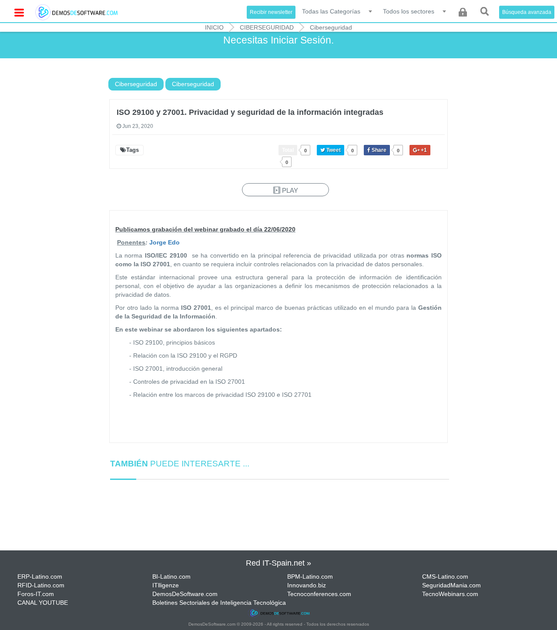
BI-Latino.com (171, 576)
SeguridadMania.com (451, 585)
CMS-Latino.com (445, 576)
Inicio (214, 27)
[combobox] (337, 11)
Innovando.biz (306, 585)
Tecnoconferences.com (319, 593)
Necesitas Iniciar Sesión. (278, 40)
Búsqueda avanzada (526, 12)
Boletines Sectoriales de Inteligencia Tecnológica (219, 602)
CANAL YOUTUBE (42, 602)
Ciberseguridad (267, 27)
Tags (132, 150)
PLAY (289, 190)
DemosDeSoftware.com (185, 593)
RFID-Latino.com (40, 585)
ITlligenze (165, 585)
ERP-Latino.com (39, 576)
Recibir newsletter (271, 12)
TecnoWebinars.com (450, 593)
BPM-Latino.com (310, 576)
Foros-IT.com (35, 593)
